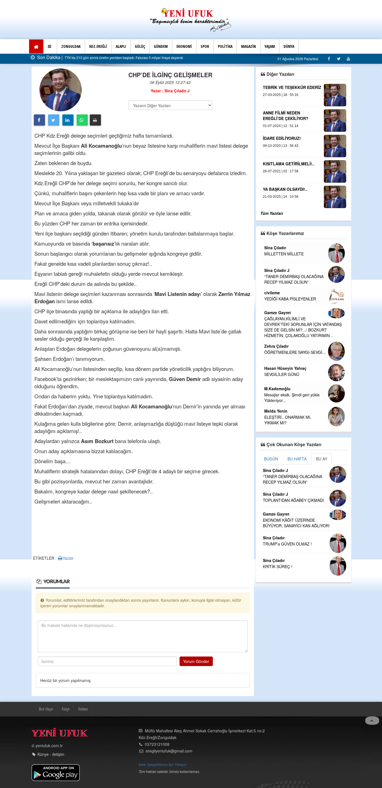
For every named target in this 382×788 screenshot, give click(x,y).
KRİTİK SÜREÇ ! (277, 566)
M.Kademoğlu (277, 388)
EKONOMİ (184, 46)
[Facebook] (329, 58)
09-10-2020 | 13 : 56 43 (280, 146)
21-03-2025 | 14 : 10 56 (280, 197)
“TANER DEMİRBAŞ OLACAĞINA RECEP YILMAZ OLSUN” (294, 279)
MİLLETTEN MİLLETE (284, 254)
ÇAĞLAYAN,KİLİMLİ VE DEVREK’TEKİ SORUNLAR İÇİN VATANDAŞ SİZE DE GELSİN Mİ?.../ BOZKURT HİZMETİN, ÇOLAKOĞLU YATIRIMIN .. (303, 327)
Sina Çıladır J (276, 270)
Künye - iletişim (50, 754)
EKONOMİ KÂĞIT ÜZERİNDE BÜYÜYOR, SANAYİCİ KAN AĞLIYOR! (296, 522)
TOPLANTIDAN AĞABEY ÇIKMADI (293, 500)
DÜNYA (289, 46)
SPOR (205, 46)
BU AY (321, 459)
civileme (272, 292)
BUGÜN (271, 459)
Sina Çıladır (275, 247)
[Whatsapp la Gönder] (82, 120)
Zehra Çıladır (276, 346)
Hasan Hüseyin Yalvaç (285, 368)
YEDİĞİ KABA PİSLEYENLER (290, 299)
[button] (50, 46)
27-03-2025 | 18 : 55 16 (280, 95)
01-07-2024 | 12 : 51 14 (280, 126)
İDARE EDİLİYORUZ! (282, 138)
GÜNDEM (161, 46)
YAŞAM (270, 46)
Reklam (83, 709)
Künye (66, 709)
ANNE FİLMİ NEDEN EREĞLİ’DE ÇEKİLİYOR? (285, 115)
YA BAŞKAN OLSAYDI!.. (285, 189)
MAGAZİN (248, 46)
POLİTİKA (225, 46)
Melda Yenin (275, 411)
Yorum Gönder (196, 661)
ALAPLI (121, 46)
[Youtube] (348, 58)
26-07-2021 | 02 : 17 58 (280, 171)
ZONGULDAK (71, 46)
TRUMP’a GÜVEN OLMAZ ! (287, 544)
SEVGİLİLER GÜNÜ (281, 374)
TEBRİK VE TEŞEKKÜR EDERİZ (292, 87)
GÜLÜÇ (140, 46)
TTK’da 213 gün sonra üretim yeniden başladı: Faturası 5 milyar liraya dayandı (123, 57)
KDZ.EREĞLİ (98, 46)
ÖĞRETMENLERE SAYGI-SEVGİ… (295, 352)
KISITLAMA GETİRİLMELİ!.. (288, 163)
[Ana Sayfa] (191, 19)
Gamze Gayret (277, 312)
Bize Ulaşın (46, 709)
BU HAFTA (296, 459)
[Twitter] (338, 58)
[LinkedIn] (68, 120)
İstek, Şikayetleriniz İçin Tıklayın (163, 764)
